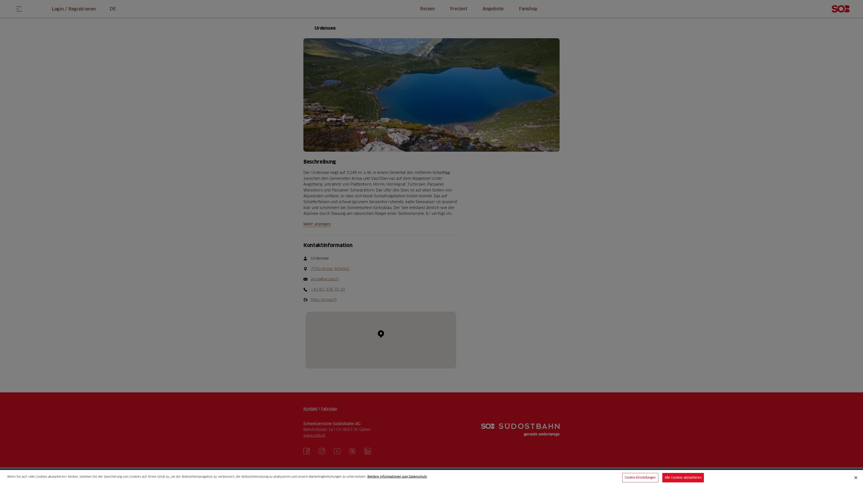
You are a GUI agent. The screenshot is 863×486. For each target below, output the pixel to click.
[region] (431, 478)
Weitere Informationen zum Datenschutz (397, 476)
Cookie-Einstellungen (640, 477)
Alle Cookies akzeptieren (683, 477)
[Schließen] (856, 478)
